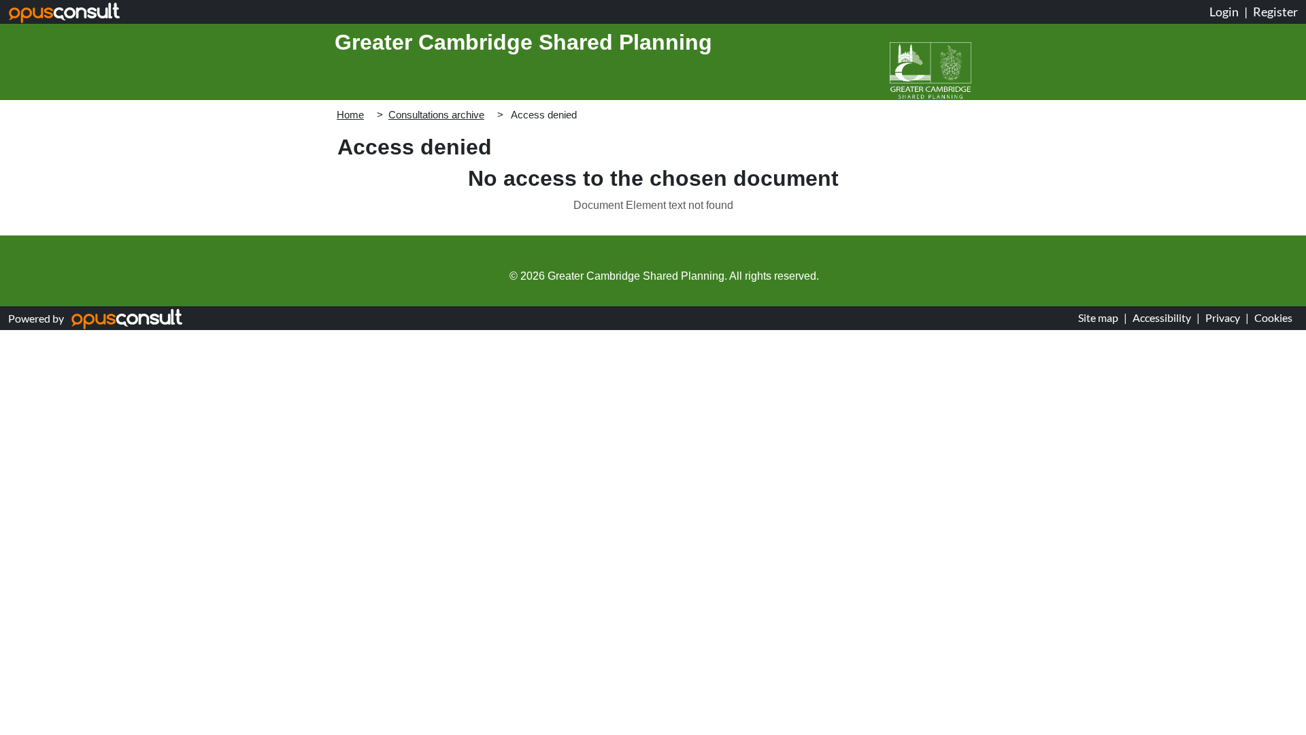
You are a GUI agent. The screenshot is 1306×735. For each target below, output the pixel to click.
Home (350, 114)
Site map (1098, 317)
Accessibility (1162, 317)
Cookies (1273, 317)
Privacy (1222, 317)
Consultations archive (436, 114)
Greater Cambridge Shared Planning (523, 42)
